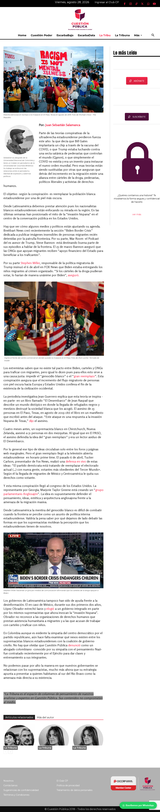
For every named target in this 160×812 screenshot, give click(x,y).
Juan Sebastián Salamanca (62, 125)
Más (137, 35)
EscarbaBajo (65, 35)
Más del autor (45, 717)
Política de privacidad (68, 785)
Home (22, 35)
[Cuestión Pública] (80, 19)
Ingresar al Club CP (107, 2)
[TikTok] (136, 4)
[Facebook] (124, 4)
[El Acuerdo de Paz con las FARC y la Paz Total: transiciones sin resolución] (19, 734)
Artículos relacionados (19, 717)
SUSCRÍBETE (138, 116)
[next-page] (10, 752)
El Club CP (62, 780)
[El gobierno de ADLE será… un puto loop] (53, 734)
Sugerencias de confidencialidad (21, 790)
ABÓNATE (139, 80)
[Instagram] (130, 4)
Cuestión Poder (41, 35)
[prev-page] (5, 752)
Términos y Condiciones (16, 794)
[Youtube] (154, 4)
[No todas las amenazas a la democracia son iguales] (87, 734)
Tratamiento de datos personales (74, 790)
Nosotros (8, 780)
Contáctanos (10, 785)
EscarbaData (86, 35)
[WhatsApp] (148, 4)
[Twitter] (142, 4)
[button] (153, 35)
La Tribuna (122, 35)
